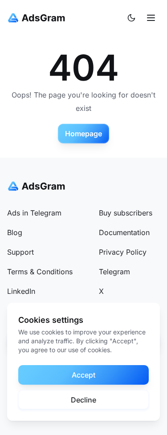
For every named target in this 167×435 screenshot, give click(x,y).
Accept (83, 374)
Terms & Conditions (40, 271)
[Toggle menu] (151, 18)
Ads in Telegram (34, 212)
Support (20, 252)
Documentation (124, 232)
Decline (83, 399)
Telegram (114, 271)
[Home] (38, 18)
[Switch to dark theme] (131, 18)
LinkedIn (21, 291)
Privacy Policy (123, 252)
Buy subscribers (125, 212)
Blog (14, 232)
